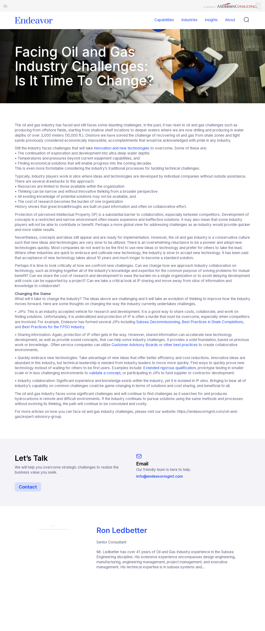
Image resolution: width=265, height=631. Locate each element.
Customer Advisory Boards (135, 345)
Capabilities (164, 20)
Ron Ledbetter (121, 530)
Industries (189, 20)
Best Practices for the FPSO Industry (53, 327)
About (230, 20)
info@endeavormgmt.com (159, 476)
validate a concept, (105, 373)
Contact (28, 487)
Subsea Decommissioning (158, 322)
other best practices (181, 345)
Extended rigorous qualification (169, 368)
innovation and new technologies (121, 148)
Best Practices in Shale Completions (212, 322)
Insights (211, 20)
